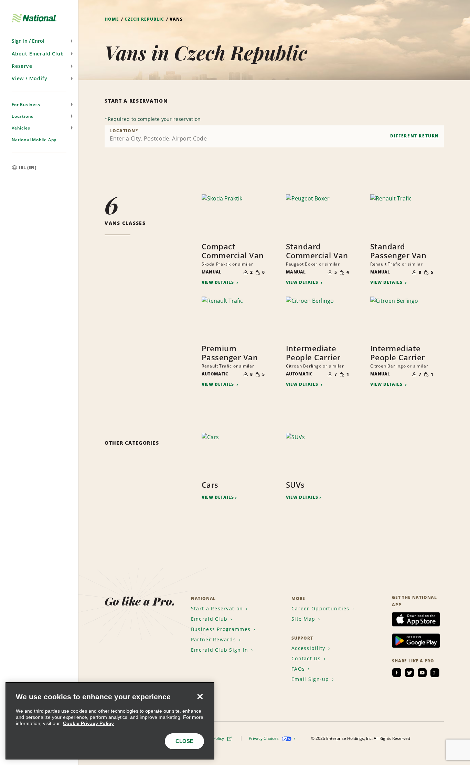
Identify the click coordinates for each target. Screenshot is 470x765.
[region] (110, 720)
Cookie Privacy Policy (88, 723)
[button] (39, 41)
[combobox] (274, 136)
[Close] (200, 696)
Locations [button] (22, 116)
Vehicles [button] (21, 128)
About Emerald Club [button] (38, 53)
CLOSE (184, 741)
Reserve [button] (22, 66)
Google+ (435, 673)
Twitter (409, 673)
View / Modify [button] (29, 78)
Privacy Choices (264, 738)
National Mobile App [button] (34, 140)
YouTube (422, 673)
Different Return (414, 136)
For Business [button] (26, 104)
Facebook (397, 673)
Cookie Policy (212, 738)
